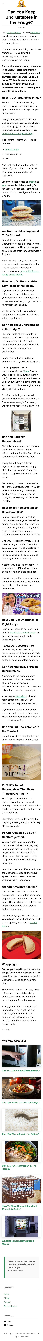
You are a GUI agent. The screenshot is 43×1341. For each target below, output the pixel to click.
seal (4, 185)
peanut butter (14, 32)
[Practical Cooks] (21, 3)
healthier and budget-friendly (17, 133)
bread (32, 181)
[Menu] (3, 3)
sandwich (35, 32)
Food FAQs (21, 28)
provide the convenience (22, 632)
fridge (26, 371)
